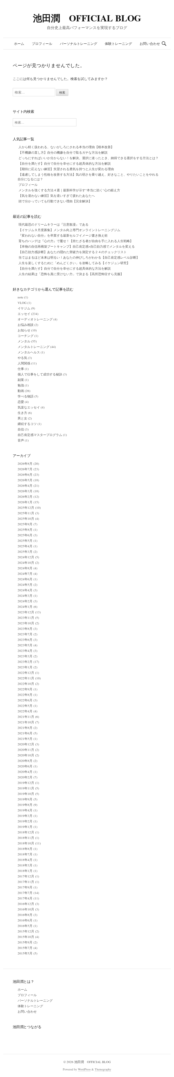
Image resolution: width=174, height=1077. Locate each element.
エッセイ (24, 314)
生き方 (22, 413)
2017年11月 (26, 882)
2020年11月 (26, 749)
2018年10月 (26, 843)
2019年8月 (25, 805)
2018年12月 (26, 832)
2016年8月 (25, 915)
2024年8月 (25, 568)
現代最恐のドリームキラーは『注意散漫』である (53, 224)
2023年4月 (25, 650)
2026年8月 (25, 463)
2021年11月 (26, 716)
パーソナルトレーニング (78, 43)
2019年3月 (25, 816)
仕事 (21, 369)
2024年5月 (25, 584)
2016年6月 (25, 920)
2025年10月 (26, 518)
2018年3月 (25, 865)
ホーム (19, 43)
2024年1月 (25, 606)
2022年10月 (26, 683)
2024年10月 (26, 562)
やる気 (22, 358)
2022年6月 (25, 700)
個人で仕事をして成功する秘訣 (40, 374)
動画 (21, 391)
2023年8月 (25, 628)
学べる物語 (26, 396)
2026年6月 (25, 474)
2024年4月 (25, 590)
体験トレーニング (118, 43)
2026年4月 (25, 485)
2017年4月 (25, 898)
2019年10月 (26, 794)
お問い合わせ (150, 43)
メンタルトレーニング (33, 347)
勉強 (21, 385)
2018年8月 (25, 849)
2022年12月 (26, 672)
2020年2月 (25, 777)
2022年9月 (25, 689)
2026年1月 (25, 502)
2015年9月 (25, 942)
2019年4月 (25, 810)
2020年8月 (25, 760)
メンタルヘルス (29, 352)
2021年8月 (25, 727)
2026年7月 (25, 469)
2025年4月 (25, 546)
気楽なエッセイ (29, 407)
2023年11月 (26, 617)
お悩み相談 (26, 325)
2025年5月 (25, 540)
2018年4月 (25, 860)
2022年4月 (25, 711)
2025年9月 (25, 524)
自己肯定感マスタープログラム (40, 435)
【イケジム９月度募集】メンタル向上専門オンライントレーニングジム (69, 230)
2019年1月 (25, 827)
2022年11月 (26, 678)
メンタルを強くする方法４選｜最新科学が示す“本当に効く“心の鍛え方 (69, 190)
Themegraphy (103, 1069)
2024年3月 (25, 595)
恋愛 (21, 402)
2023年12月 (26, 612)
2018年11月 (26, 838)
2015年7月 (25, 948)
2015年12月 (26, 931)
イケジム (24, 308)
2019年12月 (26, 783)
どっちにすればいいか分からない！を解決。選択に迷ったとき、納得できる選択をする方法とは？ (88, 158)
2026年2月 (25, 496)
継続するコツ (27, 424)
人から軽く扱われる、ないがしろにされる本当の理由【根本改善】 (66, 147)
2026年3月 (25, 491)
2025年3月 (25, 551)
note (20, 297)
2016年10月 (26, 909)
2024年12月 (26, 557)
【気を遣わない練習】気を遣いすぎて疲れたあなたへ (56, 195)
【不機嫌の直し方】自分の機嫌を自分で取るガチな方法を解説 (63, 152)
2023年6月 (25, 639)
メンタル (24, 341)
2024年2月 (25, 601)
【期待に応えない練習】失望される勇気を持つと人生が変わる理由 (66, 169)
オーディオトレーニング (35, 319)
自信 (21, 429)
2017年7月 (25, 893)
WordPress (84, 1069)
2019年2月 (25, 821)
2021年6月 (25, 733)
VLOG (22, 303)
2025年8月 (25, 529)
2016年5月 (25, 926)
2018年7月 (25, 854)
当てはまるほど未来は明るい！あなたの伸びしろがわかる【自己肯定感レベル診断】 (78, 257)
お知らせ (24, 330)
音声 (21, 440)
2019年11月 (26, 788)
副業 (21, 380)
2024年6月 (25, 579)
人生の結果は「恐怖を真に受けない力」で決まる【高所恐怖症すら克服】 (70, 274)
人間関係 (24, 363)
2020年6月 (25, 766)
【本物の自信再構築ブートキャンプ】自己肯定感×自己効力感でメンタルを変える (76, 246)
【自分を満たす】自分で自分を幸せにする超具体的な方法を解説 (64, 163)
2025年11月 (26, 513)
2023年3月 (25, 656)
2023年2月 (25, 661)
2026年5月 (25, 480)
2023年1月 (25, 667)
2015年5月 (25, 953)
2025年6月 (25, 535)
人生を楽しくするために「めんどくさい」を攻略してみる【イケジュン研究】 (74, 263)
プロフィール (42, 43)
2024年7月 (25, 573)
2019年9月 (25, 799)
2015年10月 (26, 937)
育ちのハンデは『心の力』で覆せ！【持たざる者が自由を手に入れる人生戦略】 (75, 241)
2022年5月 (25, 705)
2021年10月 (26, 722)
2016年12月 (26, 904)
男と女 (22, 418)
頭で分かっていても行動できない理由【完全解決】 (55, 201)
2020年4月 (25, 771)
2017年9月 (25, 887)
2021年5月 (25, 738)
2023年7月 (25, 634)
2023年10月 (26, 623)
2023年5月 (25, 645)
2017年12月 (26, 876)
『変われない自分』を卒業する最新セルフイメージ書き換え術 (63, 235)
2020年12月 (26, 744)
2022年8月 (25, 694)
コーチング (26, 336)
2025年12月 (26, 507)
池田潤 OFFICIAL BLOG (87, 18)
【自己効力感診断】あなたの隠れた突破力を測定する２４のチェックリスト (72, 252)
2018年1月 (25, 871)
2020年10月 (26, 755)
